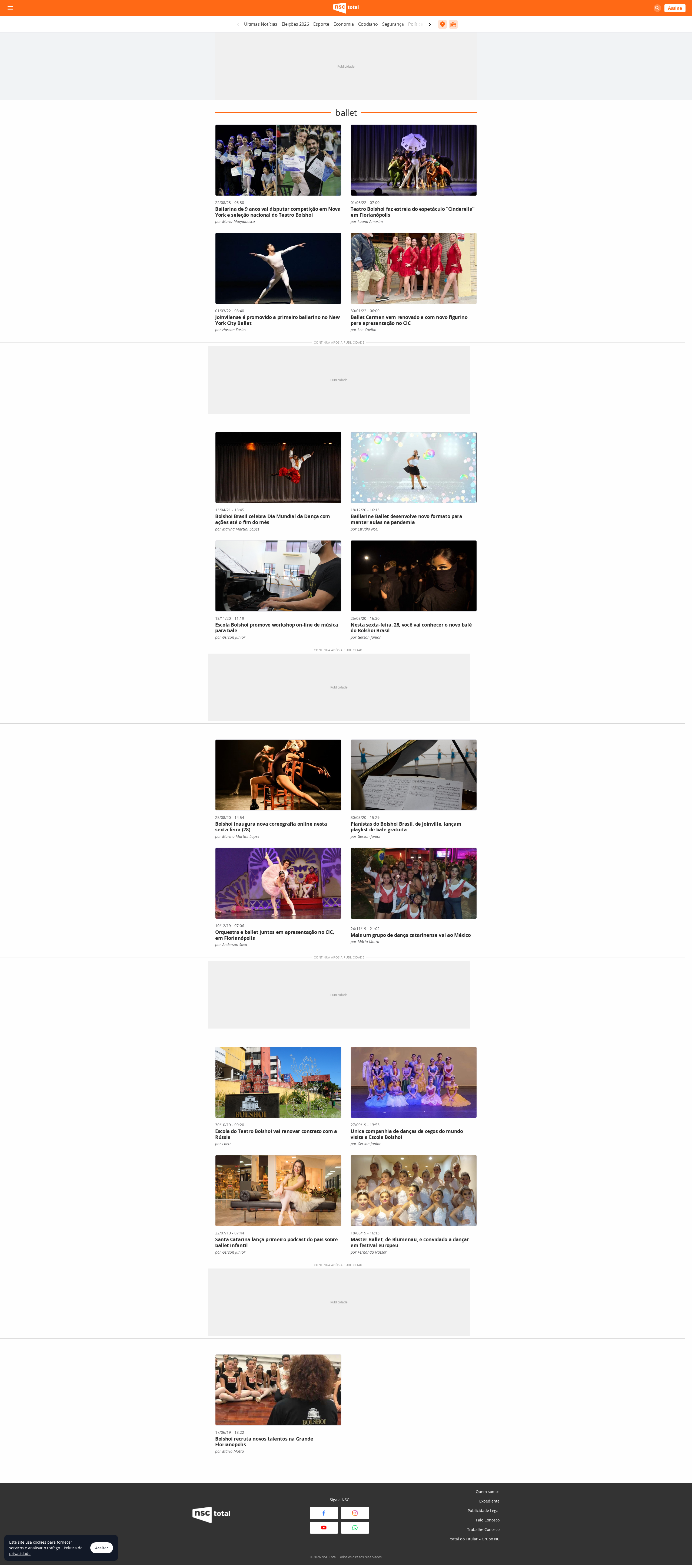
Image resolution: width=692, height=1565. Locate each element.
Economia (344, 24)
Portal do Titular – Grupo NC (474, 1538)
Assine (675, 8)
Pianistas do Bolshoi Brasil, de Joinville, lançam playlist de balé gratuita (406, 827)
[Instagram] (355, 1513)
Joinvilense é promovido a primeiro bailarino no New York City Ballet (277, 320)
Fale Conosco (488, 1520)
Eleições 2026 (295, 24)
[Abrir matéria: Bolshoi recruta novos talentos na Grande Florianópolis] (278, 1390)
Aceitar (101, 1547)
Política (415, 24)
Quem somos (488, 1491)
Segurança (393, 24)
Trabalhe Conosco (483, 1529)
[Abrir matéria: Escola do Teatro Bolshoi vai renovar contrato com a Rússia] (278, 1082)
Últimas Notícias (260, 24)
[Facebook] (324, 1513)
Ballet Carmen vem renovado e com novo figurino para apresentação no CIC (409, 320)
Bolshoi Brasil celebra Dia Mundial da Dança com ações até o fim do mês (272, 519)
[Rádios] (453, 24)
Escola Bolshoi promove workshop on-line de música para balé (276, 627)
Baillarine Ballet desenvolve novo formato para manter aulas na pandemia (406, 519)
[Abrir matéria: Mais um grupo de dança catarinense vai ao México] (414, 883)
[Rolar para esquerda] (238, 24)
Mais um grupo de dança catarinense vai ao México (411, 935)
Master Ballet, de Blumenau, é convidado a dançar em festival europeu (410, 1242)
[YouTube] (324, 1528)
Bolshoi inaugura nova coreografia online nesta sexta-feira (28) (271, 827)
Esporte (321, 24)
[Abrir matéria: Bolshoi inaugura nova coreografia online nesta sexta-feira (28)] (278, 775)
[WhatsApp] (355, 1528)
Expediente (489, 1501)
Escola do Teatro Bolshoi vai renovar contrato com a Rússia (276, 1134)
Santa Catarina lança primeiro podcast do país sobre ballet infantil (276, 1242)
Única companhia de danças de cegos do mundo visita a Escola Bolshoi (407, 1134)
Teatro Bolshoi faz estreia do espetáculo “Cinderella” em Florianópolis (412, 212)
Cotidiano (368, 24)
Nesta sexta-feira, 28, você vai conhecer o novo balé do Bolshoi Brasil (411, 627)
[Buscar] (657, 8)
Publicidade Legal (484, 1510)
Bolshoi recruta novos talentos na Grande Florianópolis (264, 1441)
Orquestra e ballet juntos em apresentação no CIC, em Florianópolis (274, 935)
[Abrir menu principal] (10, 8)
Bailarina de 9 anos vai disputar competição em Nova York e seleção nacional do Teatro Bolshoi (278, 212)
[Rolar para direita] (430, 24)
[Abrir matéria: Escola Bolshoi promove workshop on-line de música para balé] (278, 576)
